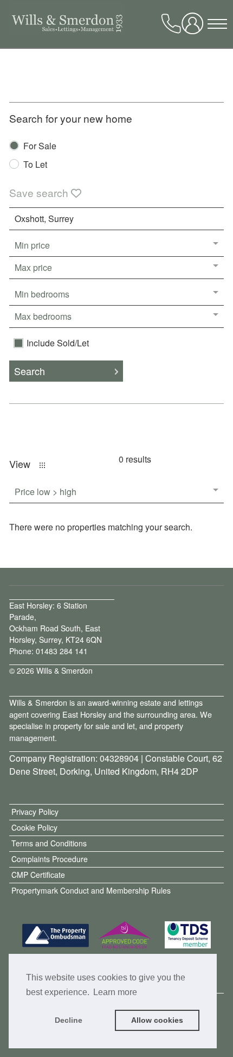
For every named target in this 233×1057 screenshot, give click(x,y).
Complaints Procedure (49, 858)
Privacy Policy (35, 811)
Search (29, 371)
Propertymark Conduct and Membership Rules (91, 890)
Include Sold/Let (58, 343)
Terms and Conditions (49, 843)
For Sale (39, 147)
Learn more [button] (115, 992)
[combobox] (116, 218)
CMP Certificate (38, 874)
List (42, 465)
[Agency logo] (61, 27)
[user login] (195, 27)
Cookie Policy (34, 827)
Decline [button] (68, 1020)
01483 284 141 (62, 650)
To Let (35, 165)
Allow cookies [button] (157, 1020)
